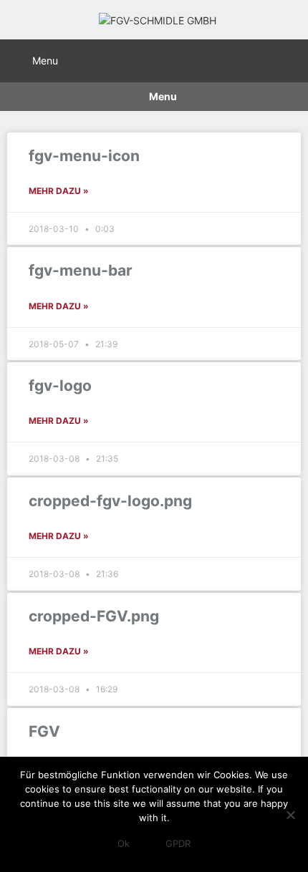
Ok (123, 843)
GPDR (178, 843)
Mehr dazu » (59, 190)
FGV (44, 731)
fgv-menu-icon (84, 156)
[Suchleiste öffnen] (291, 58)
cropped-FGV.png (94, 616)
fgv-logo (60, 385)
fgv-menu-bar (81, 270)
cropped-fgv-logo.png (110, 501)
